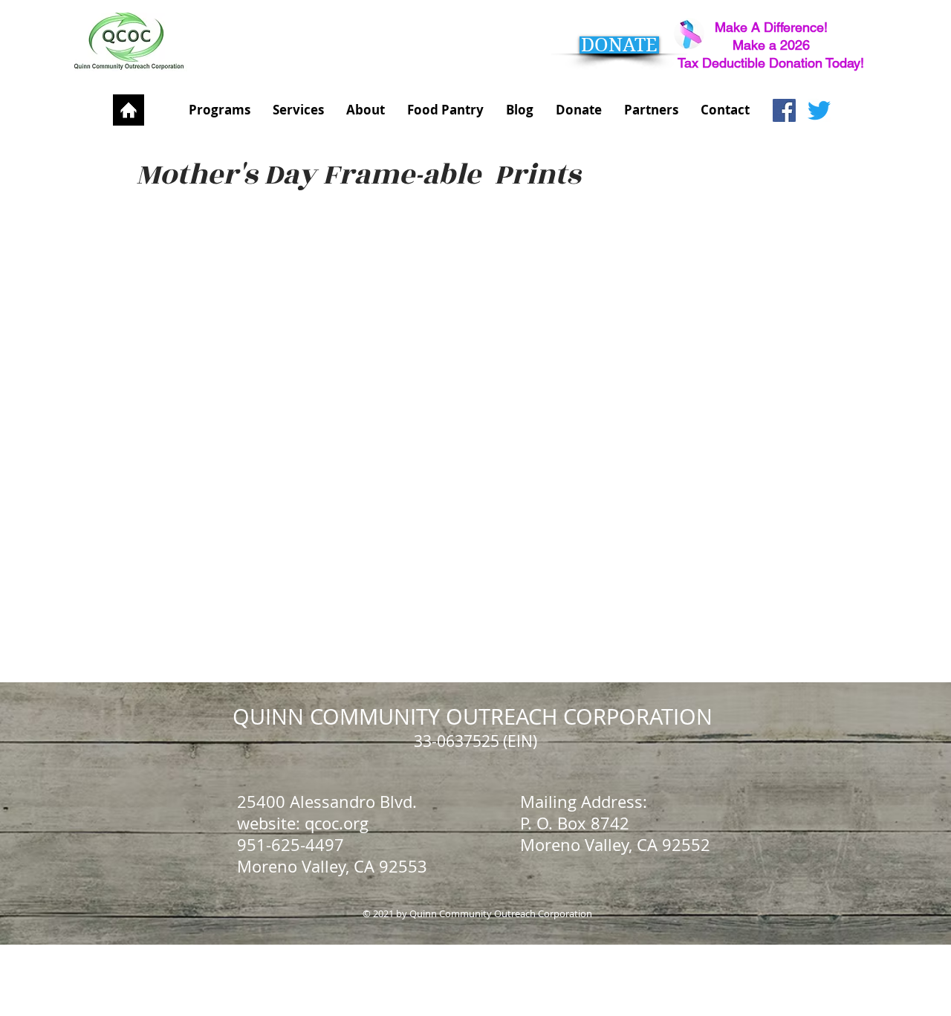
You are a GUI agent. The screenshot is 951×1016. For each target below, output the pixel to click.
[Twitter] (819, 110)
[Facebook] (784, 110)
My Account (148, 427)
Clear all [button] (125, 207)
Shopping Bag (149, 458)
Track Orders (146, 442)
